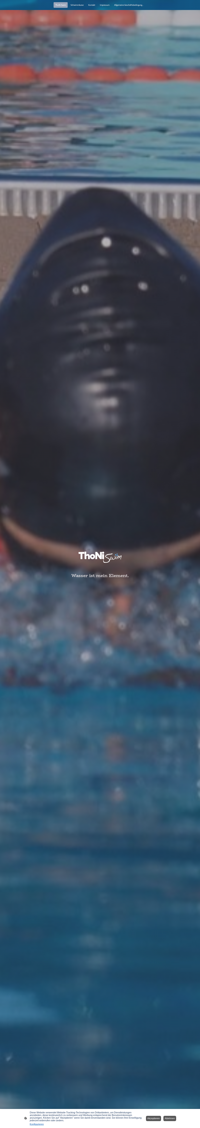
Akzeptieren (153, 1118)
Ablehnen (170, 1118)
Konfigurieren (37, 1124)
